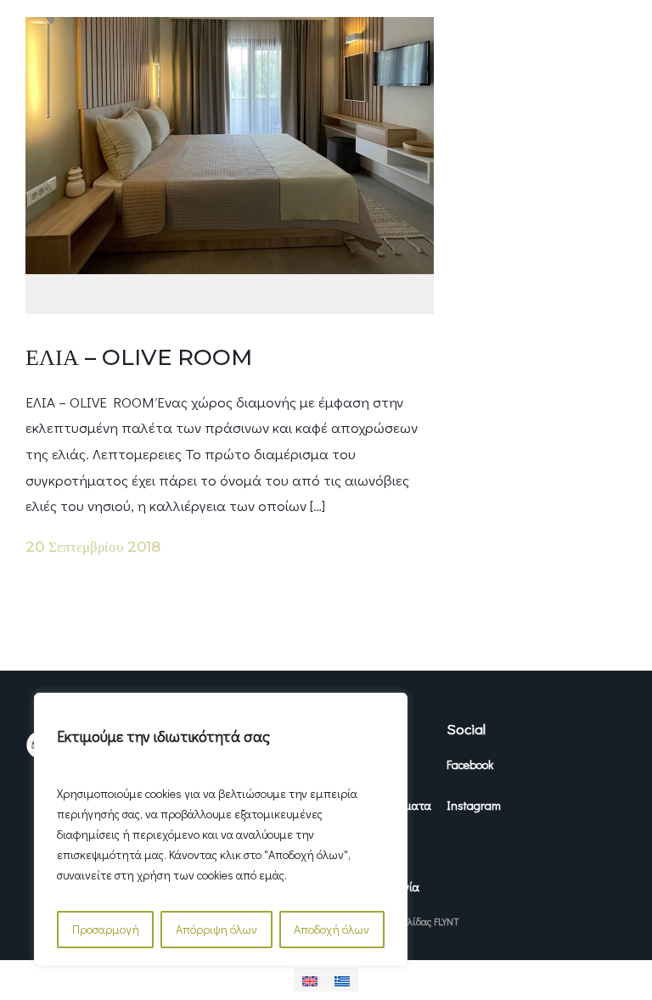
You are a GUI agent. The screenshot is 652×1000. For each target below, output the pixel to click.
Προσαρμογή (105, 929)
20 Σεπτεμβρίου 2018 (92, 546)
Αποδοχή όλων (331, 929)
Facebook (470, 764)
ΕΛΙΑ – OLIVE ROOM (138, 357)
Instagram (474, 805)
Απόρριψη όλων (216, 929)
